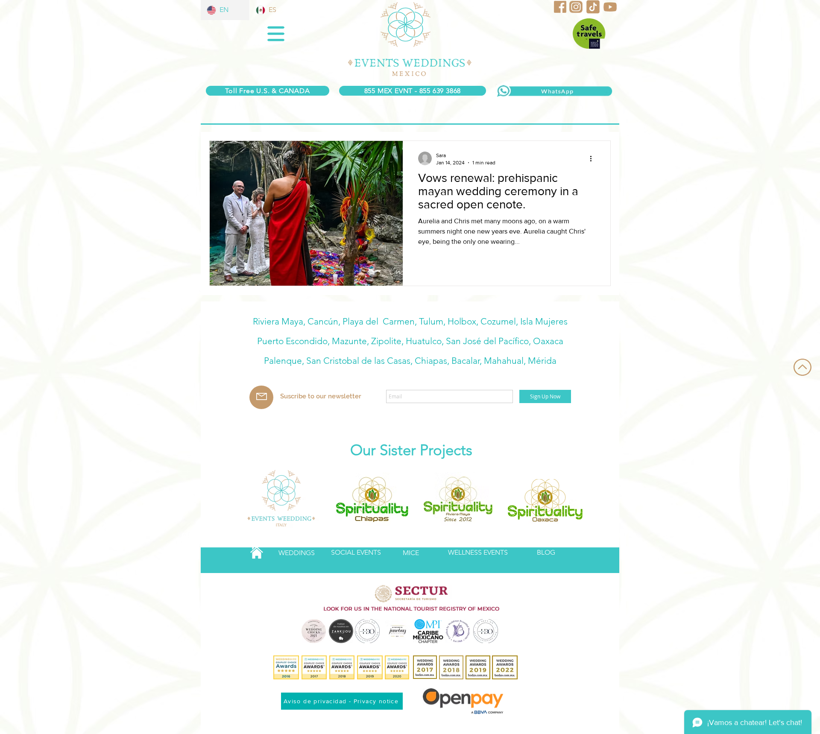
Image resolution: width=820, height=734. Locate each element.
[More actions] (594, 158)
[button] (275, 33)
